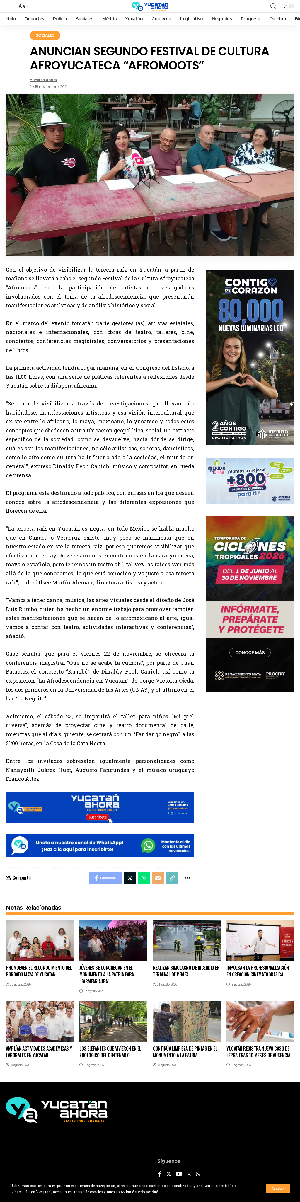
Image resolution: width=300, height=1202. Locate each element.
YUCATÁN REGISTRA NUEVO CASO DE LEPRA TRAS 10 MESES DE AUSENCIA (258, 1052)
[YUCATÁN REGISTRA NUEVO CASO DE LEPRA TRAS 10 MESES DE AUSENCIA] (260, 1021)
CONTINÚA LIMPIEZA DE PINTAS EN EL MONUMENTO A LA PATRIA (185, 1052)
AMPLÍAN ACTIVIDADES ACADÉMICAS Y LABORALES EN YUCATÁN (39, 1052)
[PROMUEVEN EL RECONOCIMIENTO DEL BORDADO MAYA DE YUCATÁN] (40, 940)
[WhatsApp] (198, 1174)
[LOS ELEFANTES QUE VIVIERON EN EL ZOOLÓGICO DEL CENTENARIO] (113, 1021)
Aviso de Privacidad (139, 1191)
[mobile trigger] (11, 6)
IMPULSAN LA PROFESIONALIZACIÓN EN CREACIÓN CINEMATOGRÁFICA (257, 971)
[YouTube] (179, 1174)
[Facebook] (159, 1174)
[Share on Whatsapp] (144, 878)
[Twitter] (168, 1174)
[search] (273, 6)
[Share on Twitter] (130, 878)
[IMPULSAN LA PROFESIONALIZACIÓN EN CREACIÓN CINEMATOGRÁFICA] (260, 940)
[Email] (158, 878)
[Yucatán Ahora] (150, 6)
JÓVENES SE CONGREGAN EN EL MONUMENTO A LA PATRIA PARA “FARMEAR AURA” (106, 974)
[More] (187, 878)
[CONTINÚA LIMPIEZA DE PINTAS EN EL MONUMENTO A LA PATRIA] (187, 1021)
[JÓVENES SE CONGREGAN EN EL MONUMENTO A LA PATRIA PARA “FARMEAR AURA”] (113, 940)
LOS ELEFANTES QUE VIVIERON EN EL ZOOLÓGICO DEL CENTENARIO (110, 1052)
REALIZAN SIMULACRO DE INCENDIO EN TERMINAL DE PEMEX (186, 971)
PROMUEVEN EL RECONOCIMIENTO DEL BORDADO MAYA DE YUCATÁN (39, 971)
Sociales (45, 35)
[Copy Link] (172, 878)
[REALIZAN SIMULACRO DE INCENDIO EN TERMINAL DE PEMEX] (187, 940)
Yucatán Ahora (43, 80)
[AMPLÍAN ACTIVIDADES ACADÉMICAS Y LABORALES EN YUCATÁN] (40, 1021)
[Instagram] (189, 1174)
